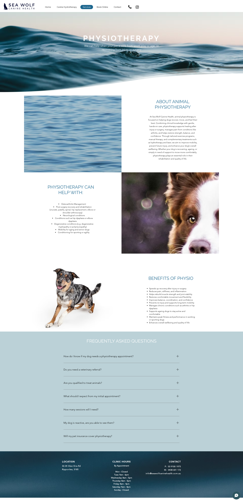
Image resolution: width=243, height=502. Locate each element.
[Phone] (130, 7)
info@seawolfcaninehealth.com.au (163, 473)
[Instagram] (137, 7)
